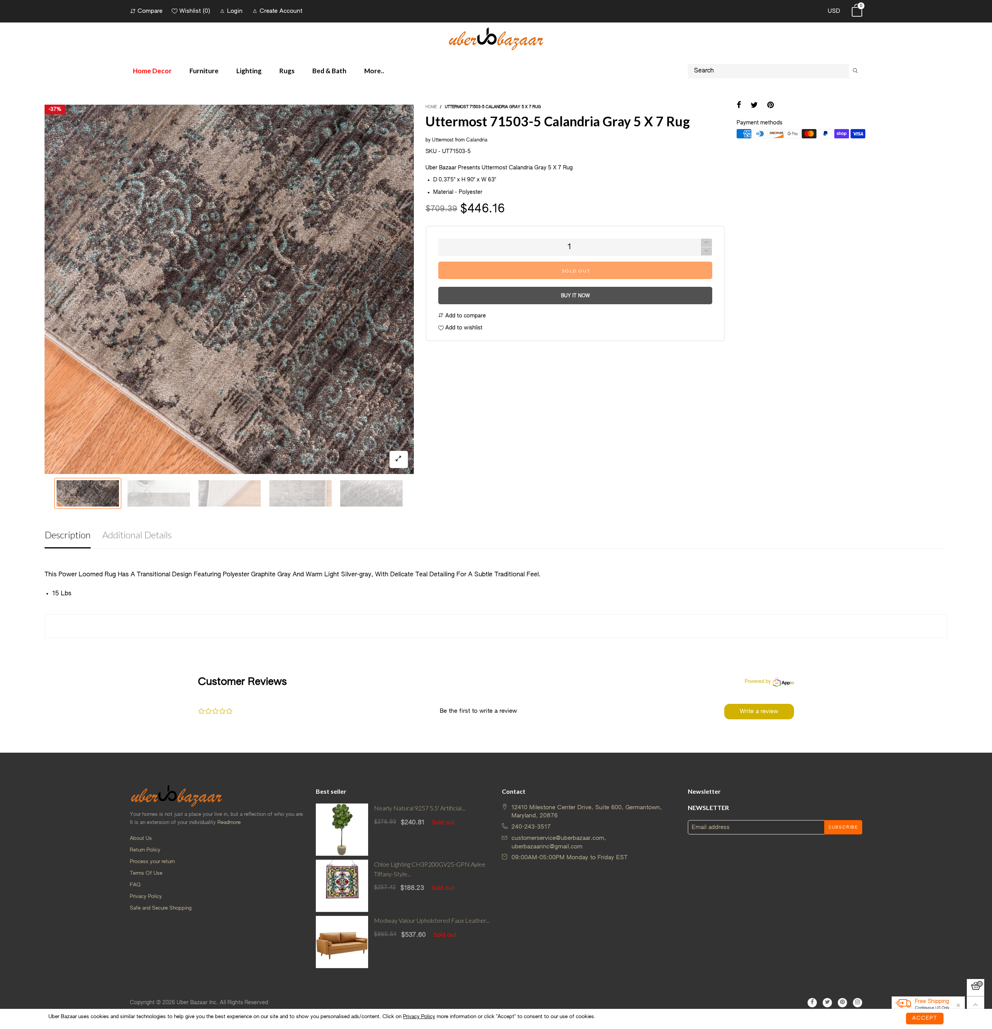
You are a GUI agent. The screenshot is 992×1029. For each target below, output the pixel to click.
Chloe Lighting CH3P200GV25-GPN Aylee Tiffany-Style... (430, 868)
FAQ (135, 885)
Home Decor (152, 71)
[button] (50, 289)
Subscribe (843, 827)
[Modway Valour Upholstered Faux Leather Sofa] (342, 942)
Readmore (229, 822)
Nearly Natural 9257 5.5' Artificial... (419, 808)
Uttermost (442, 140)
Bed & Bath (329, 71)
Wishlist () (194, 11)
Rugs (286, 71)
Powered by (758, 681)
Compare (150, 11)
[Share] (739, 106)
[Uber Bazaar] (496, 38)
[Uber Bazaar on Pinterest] (842, 1002)
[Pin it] (770, 106)
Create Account (281, 11)
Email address (711, 827)
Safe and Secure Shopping (160, 908)
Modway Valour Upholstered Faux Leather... (431, 920)
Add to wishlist (463, 328)
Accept (924, 1018)
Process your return (152, 861)
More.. (374, 71)
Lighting (249, 71)
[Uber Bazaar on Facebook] (812, 1002)
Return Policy (145, 850)
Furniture (204, 71)
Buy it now (575, 296)
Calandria (476, 140)
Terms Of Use (146, 873)
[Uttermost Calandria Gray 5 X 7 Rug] (371, 493)
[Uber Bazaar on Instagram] (857, 1002)
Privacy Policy (146, 896)
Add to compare (465, 316)
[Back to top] (975, 1005)
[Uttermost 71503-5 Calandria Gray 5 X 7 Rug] (229, 289)
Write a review (759, 711)
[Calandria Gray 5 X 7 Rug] (229, 493)
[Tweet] (754, 106)
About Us (141, 838)
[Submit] (855, 71)
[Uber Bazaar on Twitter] (827, 1002)
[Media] (398, 459)
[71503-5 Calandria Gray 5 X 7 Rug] (158, 493)
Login (235, 11)
